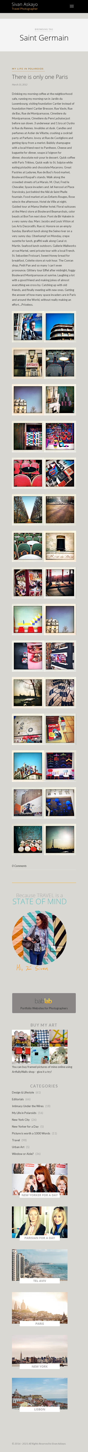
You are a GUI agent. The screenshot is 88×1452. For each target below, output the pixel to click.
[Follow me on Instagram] (45, 983)
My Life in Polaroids (28, 68)
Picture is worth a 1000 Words (31, 1133)
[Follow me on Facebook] (40, 983)
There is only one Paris (40, 77)
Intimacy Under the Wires (28, 1106)
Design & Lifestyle (23, 1092)
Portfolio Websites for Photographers (44, 1008)
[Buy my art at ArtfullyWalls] (39, 1062)
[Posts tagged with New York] (39, 1368)
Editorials (18, 1099)
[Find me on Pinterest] (48, 983)
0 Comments (19, 866)
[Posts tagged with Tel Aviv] (39, 1282)
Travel (16, 1140)
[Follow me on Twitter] (42, 983)
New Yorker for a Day (25, 1126)
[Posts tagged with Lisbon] (39, 1411)
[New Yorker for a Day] (39, 1196)
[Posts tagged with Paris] (39, 1325)
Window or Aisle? (23, 1154)
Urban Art (18, 1147)
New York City (21, 1119)
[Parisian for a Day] (39, 1239)
